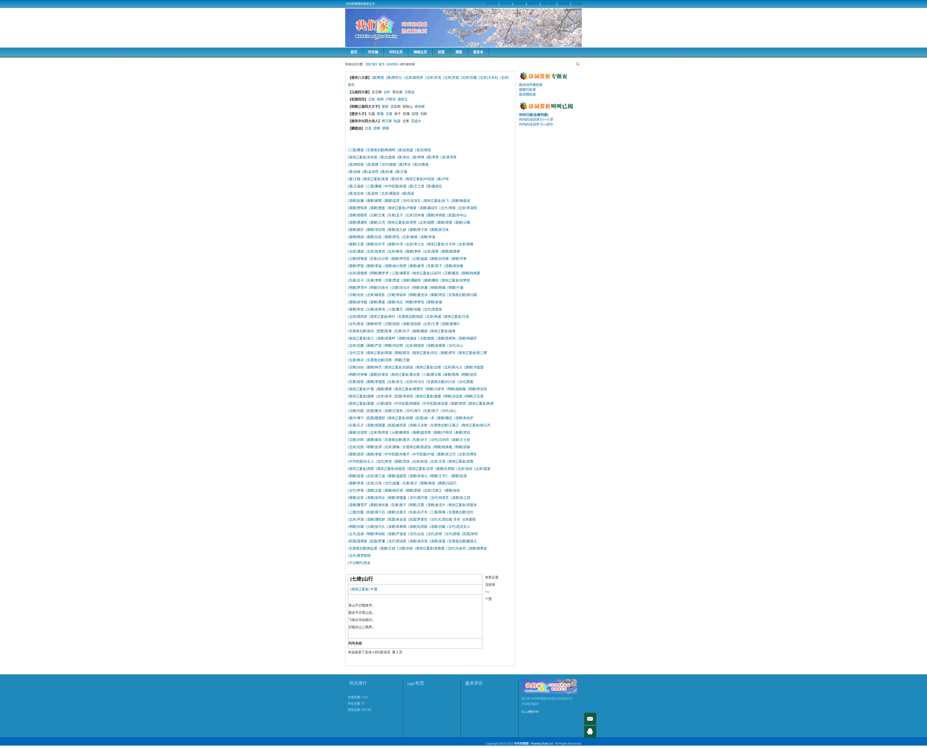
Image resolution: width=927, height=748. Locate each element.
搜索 (459, 52)
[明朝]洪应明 (393, 345)
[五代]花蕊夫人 (458, 527)
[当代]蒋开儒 (418, 498)
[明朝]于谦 (455, 287)
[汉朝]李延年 (396, 295)
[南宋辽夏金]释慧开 (408, 389)
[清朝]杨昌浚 (460, 201)
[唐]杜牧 (396, 179)
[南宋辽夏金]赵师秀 (401, 222)
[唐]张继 (354, 172)
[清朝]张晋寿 (435, 345)
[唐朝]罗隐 (356, 266)
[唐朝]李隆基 (396, 498)
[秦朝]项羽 (437, 295)
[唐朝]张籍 (413, 309)
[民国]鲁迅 (374, 411)
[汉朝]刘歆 (356, 411)
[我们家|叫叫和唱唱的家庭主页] (463, 27)
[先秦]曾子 (431, 411)
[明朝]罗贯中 (357, 287)
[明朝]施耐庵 (456, 389)
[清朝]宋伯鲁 (453, 266)
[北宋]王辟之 (432, 490)
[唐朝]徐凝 (434, 302)
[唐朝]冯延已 (446, 483)
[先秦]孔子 (356, 425)
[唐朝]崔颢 (374, 201)
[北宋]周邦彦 (357, 316)
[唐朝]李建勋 (375, 382)
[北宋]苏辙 (469, 77)
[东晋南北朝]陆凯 (410, 316)
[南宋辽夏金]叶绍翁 (419, 179)
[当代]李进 (384, 461)
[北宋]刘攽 (356, 447)
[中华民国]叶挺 (423, 454)
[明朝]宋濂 (420, 287)
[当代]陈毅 (465, 382)
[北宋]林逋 (433, 316)
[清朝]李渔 (427, 237)
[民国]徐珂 (470, 534)
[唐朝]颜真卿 (450, 251)
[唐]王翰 (354, 179)
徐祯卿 (419, 106)
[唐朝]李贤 (356, 483)
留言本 (478, 52)
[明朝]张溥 (374, 447)
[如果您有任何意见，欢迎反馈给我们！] (590, 719)
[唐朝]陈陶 (451, 374)
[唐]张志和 (356, 193)
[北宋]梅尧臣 (375, 295)
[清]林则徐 (356, 164)
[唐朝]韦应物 (375, 230)
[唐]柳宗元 (394, 77)
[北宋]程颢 (426, 222)
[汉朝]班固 (392, 324)
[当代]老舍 (356, 324)
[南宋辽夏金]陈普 (481, 403)
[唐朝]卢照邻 (442, 432)
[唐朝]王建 (356, 244)
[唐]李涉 (404, 164)
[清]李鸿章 (448, 157)
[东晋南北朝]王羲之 (444, 425)
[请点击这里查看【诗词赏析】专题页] (550, 79)
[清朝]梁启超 (411, 324)
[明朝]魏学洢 (378, 273)
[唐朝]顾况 (402, 353)
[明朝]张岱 (469, 374)
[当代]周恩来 (432, 309)
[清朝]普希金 (477, 548)
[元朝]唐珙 (384, 403)
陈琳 (380, 114)
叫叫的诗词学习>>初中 (536, 124)
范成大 (416, 121)
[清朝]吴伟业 (375, 498)
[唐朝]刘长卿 (439, 259)
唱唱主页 (420, 52)
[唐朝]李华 (448, 353)
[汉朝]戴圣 (451, 273)
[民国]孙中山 (457, 215)
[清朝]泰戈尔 (435, 505)
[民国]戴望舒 (375, 418)
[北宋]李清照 (467, 208)
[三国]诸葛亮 (400, 273)
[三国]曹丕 (395, 309)
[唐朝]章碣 (413, 490)
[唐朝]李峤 (413, 251)
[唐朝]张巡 (452, 490)
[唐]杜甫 (386, 172)
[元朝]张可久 (375, 527)
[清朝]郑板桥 (357, 215)
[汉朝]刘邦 (356, 440)
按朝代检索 (527, 90)
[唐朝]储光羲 (378, 505)
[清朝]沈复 (374, 490)
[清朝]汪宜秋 (393, 411)
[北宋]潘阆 (356, 251)
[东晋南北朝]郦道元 (462, 541)
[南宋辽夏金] (360, 589)
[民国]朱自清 (396, 519)
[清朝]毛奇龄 (418, 527)
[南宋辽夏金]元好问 (426, 273)
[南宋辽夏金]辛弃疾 (362, 157)
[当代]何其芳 (439, 498)
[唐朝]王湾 (377, 222)
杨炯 (380, 99)
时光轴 (373, 52)
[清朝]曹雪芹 (357, 505)
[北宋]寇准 (482, 469)
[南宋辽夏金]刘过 (425, 353)
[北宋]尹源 (356, 519)
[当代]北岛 (416, 534)
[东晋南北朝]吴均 (361, 331)
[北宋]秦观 (409, 237)
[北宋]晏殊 (431, 251)
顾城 (385, 128)
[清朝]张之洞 (460, 498)
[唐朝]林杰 (374, 367)
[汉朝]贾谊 (392, 280)
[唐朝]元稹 (462, 222)
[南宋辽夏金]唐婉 (361, 396)
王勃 (371, 99)
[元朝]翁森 (420, 259)
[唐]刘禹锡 (420, 164)
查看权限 (563, 4)
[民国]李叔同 (403, 396)
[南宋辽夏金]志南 (428, 367)
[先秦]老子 (409, 483)
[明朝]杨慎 (437, 287)
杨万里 (387, 121)
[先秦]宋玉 (395, 382)
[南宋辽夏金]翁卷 (442, 331)
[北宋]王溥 (431, 324)
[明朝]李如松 (375, 534)
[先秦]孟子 (395, 215)
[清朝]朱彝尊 (396, 527)
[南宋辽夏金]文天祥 (441, 244)
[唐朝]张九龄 (396, 230)
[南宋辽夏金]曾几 (361, 338)
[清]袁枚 (373, 193)
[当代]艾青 (356, 353)
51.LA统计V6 (530, 711)
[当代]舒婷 (434, 534)
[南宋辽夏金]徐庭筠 (390, 469)
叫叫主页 (396, 52)
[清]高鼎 (372, 164)
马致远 (409, 92)
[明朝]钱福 (462, 447)
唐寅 (385, 106)
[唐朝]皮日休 (439, 230)
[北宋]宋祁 (384, 396)
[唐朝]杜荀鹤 (445, 469)
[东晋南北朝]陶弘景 (362, 548)
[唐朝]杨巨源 (393, 490)
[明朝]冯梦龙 (434, 389)
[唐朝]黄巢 (377, 302)
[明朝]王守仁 (439, 476)
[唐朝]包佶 (374, 237)
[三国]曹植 (374, 186)
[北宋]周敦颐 (357, 273)
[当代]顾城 (452, 534)
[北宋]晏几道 (375, 476)
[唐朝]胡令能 (357, 302)
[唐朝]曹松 (431, 280)
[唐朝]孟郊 (392, 201)
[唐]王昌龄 (356, 186)
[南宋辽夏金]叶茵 (361, 389)
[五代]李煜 (448, 208)
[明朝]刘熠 (356, 527)
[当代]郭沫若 (396, 541)
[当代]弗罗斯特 (359, 555)
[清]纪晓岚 (423, 150)
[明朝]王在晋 (474, 396)
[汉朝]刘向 (356, 367)
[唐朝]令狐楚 (474, 367)
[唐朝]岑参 (459, 259)
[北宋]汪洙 (374, 483)
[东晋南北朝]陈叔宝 (416, 447)
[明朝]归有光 (378, 287)
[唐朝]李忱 (356, 309)
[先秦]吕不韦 (418, 512)
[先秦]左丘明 (378, 259)
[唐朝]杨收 (427, 483)
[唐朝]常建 (444, 222)
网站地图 (519, 4)
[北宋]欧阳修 (413, 77)
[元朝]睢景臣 (400, 432)
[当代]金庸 (392, 483)
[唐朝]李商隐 (435, 215)
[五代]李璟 (356, 490)
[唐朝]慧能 (377, 208)
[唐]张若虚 (405, 150)
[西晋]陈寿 (384, 331)
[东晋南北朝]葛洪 (397, 440)
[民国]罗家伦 (418, 519)
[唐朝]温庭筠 (396, 476)
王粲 (389, 114)
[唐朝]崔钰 (374, 440)
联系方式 (506, 4)
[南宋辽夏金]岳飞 (436, 201)
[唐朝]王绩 (387, 548)
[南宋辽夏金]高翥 (460, 461)
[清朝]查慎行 (450, 324)
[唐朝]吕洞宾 (357, 432)
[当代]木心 (455, 345)
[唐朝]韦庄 (395, 302)
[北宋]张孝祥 (375, 251)
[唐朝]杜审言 (378, 374)
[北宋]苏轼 (451, 77)
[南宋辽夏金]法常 (420, 469)
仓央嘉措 (469, 519)
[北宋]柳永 (395, 251)
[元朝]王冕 (377, 215)
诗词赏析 (392, 64)
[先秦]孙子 (420, 440)
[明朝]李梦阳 (414, 302)
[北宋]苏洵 (433, 77)
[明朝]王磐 (402, 360)
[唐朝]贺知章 (357, 208)
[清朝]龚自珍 (428, 208)
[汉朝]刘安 (356, 295)
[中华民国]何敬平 (397, 454)
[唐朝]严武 (374, 345)
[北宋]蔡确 (392, 447)
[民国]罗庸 (377, 541)
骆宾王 (403, 99)
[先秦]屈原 (356, 382)
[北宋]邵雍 (465, 244)
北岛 (368, 128)
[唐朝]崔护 (356, 230)
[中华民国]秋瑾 (395, 186)
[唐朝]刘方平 (375, 244)
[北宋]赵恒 (420, 461)
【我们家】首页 (374, 64)
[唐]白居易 (387, 157)
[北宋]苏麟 (356, 345)
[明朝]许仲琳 (357, 374)
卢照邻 (391, 99)
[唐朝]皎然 (374, 324)
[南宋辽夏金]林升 (382, 316)
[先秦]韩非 (356, 360)
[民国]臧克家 (396, 425)
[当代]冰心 (448, 411)
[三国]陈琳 (437, 512)
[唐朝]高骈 (356, 454)
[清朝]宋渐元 (418, 476)
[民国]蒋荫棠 (357, 541)
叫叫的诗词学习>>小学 (536, 119)
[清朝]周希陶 (446, 338)
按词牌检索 (527, 94)
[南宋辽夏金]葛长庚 (405, 374)
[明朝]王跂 (416, 505)
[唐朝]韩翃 (356, 237)
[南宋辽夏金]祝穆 (400, 418)
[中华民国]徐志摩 (435, 403)
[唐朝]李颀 (458, 403)
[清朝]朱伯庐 (463, 418)
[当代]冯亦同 (439, 440)
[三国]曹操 (356, 150)
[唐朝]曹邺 (420, 331)
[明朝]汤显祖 (452, 396)
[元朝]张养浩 (375, 309)
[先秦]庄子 (356, 280)
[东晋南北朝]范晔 (379, 360)
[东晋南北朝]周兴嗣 (462, 295)
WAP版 (576, 4)
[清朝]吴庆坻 (418, 541)
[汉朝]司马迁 (400, 287)
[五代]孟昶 (356, 534)
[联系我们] (590, 732)
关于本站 (492, 4)
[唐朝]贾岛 (392, 237)
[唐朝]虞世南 (421, 432)
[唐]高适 (407, 193)
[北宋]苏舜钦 (467, 454)
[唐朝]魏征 (444, 418)
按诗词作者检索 (531, 85)
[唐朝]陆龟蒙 (470, 273)
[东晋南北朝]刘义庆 (441, 382)
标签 (441, 52)
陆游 (397, 121)
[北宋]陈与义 (452, 367)
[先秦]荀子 (434, 266)
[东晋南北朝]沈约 (460, 512)
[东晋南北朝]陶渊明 (380, 150)
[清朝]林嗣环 (467, 338)
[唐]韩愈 (378, 77)
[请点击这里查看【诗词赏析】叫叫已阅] (550, 109)
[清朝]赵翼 (356, 201)
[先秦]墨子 (398, 505)
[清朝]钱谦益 (406, 338)
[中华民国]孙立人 (361, 461)
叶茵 (374, 589)
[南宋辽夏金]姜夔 (428, 396)
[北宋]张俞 (464, 469)
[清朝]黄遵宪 (357, 222)
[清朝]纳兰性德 (395, 266)
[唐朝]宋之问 (446, 454)
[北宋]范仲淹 (414, 215)
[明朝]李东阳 (477, 389)
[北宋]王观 (437, 461)
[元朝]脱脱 (426, 338)
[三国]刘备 (356, 512)
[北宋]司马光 (414, 382)
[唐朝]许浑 (395, 244)
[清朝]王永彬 (418, 425)
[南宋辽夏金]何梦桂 (455, 280)
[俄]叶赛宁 (356, 418)
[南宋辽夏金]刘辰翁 (398, 367)
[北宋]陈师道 (378, 432)
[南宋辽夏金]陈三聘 (472, 353)
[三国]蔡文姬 (431, 374)
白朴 (387, 92)
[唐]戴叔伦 (434, 186)
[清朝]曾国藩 (375, 425)
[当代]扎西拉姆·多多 (445, 519)
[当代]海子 (413, 411)
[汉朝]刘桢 (405, 548)
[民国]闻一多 (424, 418)
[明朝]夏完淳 (418, 295)
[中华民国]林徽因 (407, 403)
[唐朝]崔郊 (416, 266)
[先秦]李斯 (374, 280)
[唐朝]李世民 (400, 259)
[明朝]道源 (356, 476)
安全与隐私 (548, 4)
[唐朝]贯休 (402, 461)
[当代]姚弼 (388, 164)
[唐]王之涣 (416, 186)
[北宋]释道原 (414, 345)
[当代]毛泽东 (411, 201)
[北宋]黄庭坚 (390, 193)
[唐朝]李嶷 (374, 454)
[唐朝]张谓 (459, 476)
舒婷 (376, 128)
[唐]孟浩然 (370, 172)
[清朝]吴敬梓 (385, 338)
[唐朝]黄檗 (384, 389)
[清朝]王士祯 (460, 440)
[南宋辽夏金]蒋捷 (379, 353)
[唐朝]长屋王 (396, 512)
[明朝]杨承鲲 (442, 447)
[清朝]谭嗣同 (411, 280)
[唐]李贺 (432, 157)
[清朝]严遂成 (396, 534)
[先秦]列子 (402, 331)
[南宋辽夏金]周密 (361, 469)
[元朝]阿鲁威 (357, 259)
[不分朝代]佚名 (359, 563)
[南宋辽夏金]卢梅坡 (401, 208)
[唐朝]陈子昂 (418, 230)
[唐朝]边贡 (356, 498)
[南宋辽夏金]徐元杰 (475, 425)
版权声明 (533, 4)
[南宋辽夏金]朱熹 (375, 179)
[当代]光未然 (456, 548)
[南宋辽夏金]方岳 (456, 316)
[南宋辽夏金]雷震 (361, 403)
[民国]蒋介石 (375, 512)
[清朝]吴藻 (437, 541)
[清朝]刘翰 (437, 527)
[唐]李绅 (418, 157)
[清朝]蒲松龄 (375, 519)
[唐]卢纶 (442, 179)
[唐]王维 (401, 172)
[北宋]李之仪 (414, 244)
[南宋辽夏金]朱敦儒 (429, 548)
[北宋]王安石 (488, 77)
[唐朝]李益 (374, 266)
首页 (354, 52)
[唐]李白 (403, 157)
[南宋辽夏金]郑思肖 (462, 505)
